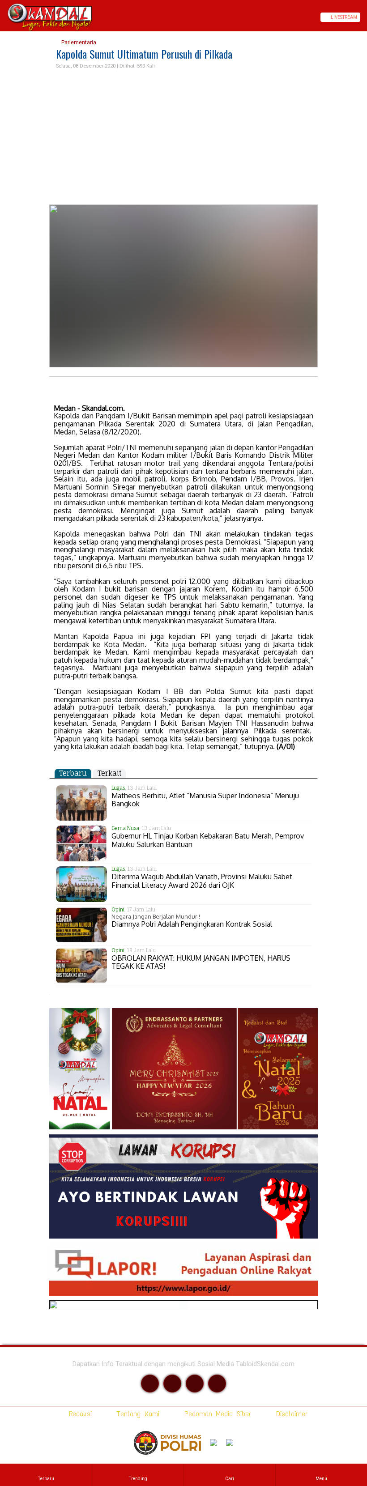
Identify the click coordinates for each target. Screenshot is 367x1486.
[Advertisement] (183, 137)
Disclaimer (290, 1413)
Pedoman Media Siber (216, 1413)
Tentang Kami (136, 1413)
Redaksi (78, 1413)
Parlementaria (78, 42)
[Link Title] (3, 17)
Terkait (109, 773)
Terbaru (73, 773)
